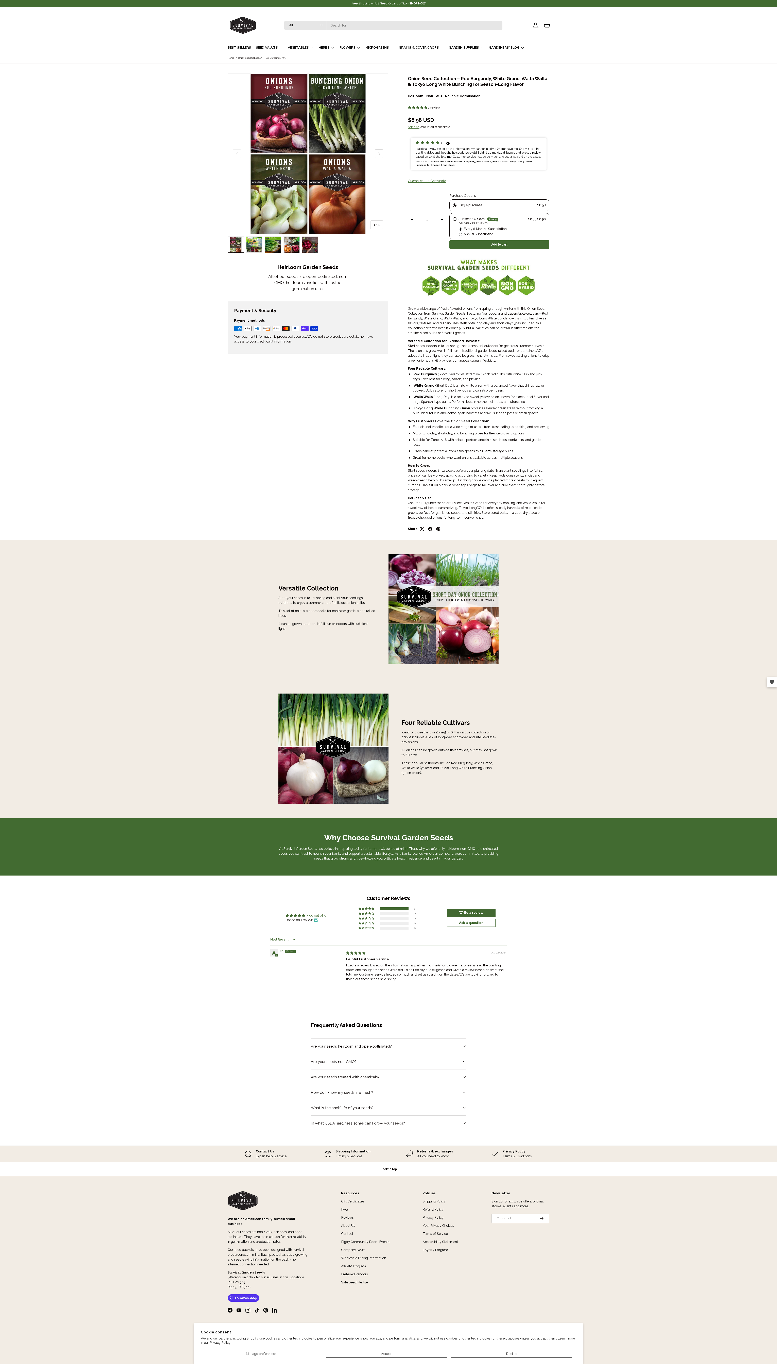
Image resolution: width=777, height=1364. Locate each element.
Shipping (413, 127)
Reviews (347, 1217)
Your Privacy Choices (438, 1226)
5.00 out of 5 (316, 915)
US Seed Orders (386, 3)
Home (231, 58)
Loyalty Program (435, 1250)
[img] (355, 953)
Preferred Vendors (354, 1274)
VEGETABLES (298, 47)
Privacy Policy (220, 1343)
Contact (347, 1234)
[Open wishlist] (772, 682)
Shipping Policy (434, 1201)
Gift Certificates (352, 1201)
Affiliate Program (353, 1266)
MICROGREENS (377, 47)
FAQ (344, 1209)
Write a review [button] (471, 913)
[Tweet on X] (422, 529)
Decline (511, 1354)
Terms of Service (435, 1234)
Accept (386, 1354)
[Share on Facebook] (430, 529)
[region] (388, 1154)
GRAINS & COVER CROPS (419, 47)
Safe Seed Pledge (354, 1282)
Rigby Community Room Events (365, 1242)
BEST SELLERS (239, 47)
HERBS (324, 47)
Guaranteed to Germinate (427, 181)
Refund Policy (433, 1209)
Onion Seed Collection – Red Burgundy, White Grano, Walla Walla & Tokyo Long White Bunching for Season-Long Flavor (262, 58)
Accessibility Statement (440, 1242)
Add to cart (499, 244)
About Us (348, 1226)
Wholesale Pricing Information (363, 1258)
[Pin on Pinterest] (438, 529)
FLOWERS (348, 47)
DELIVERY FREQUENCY (473, 223)
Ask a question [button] (471, 923)
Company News (353, 1250)
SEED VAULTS (267, 47)
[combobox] (393, 25)
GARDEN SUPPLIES (464, 47)
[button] (546, 25)
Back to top (388, 1169)
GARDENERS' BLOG (504, 47)
